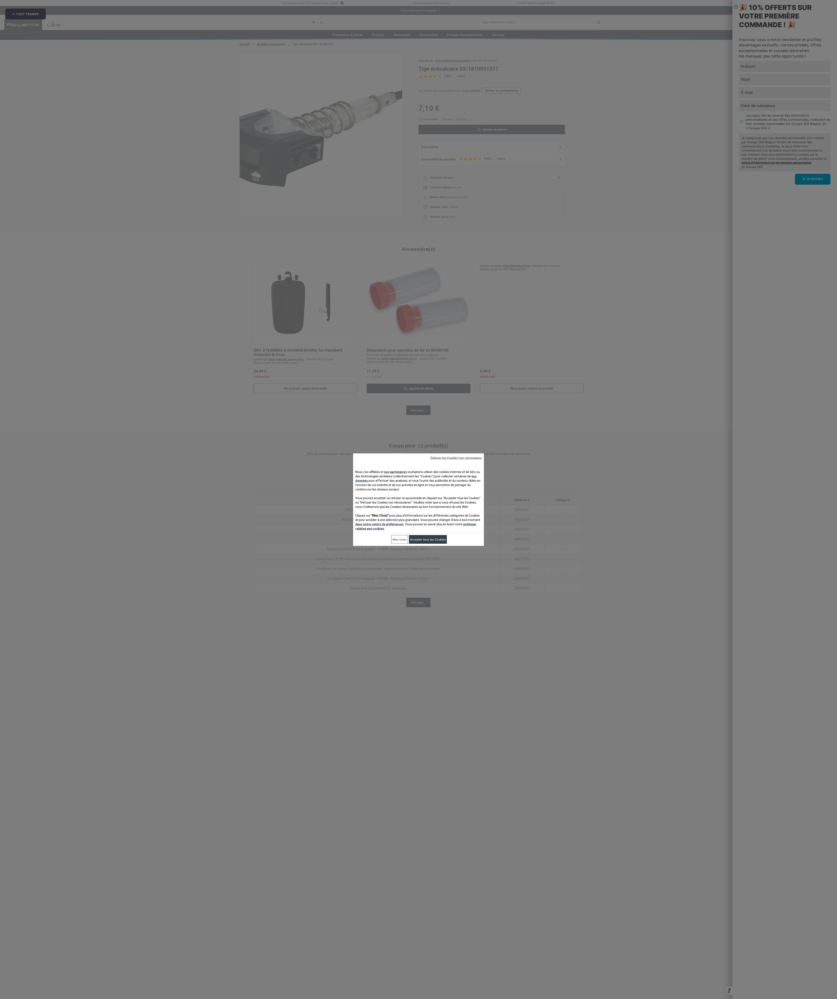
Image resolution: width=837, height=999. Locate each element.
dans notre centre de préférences (379, 524)
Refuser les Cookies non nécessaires (456, 457)
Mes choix (400, 539)
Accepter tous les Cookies (428, 539)
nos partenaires (395, 471)
